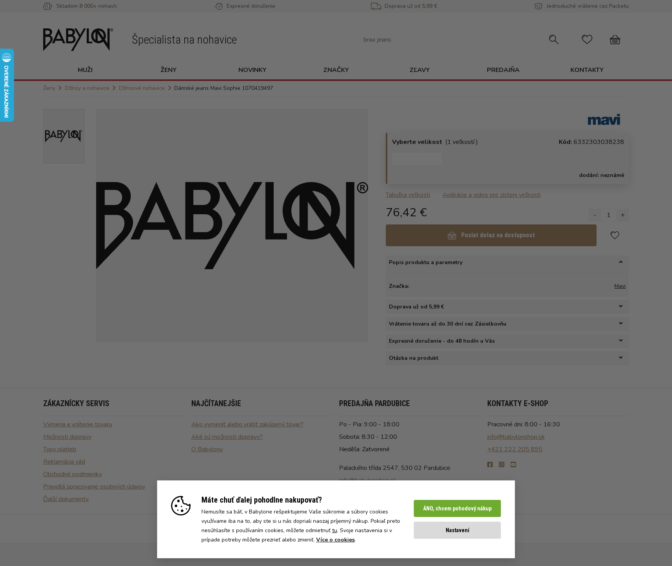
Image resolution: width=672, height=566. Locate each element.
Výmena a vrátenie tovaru (77, 424)
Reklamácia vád (64, 461)
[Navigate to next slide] (358, 225)
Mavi (620, 286)
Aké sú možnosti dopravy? (227, 437)
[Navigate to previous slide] (105, 225)
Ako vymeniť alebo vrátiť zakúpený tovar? (247, 424)
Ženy (169, 70)
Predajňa (503, 70)
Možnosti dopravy (67, 437)
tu (334, 530)
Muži (85, 70)
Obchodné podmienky (72, 474)
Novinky (252, 70)
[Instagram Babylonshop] (501, 465)
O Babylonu (207, 449)
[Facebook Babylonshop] (490, 465)
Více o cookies (335, 539)
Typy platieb (59, 449)
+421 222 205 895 (514, 449)
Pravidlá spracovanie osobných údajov (94, 486)
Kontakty (587, 70)
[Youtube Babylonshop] (513, 465)
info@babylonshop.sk (516, 437)
